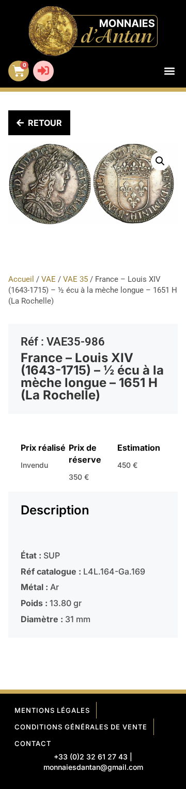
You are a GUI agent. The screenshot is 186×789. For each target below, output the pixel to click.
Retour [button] (45, 123)
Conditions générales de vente (80, 727)
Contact (32, 743)
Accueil (21, 279)
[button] (169, 71)
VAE (48, 279)
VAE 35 (75, 279)
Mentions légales (52, 710)
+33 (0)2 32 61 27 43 (91, 756)
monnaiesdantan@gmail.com (93, 767)
